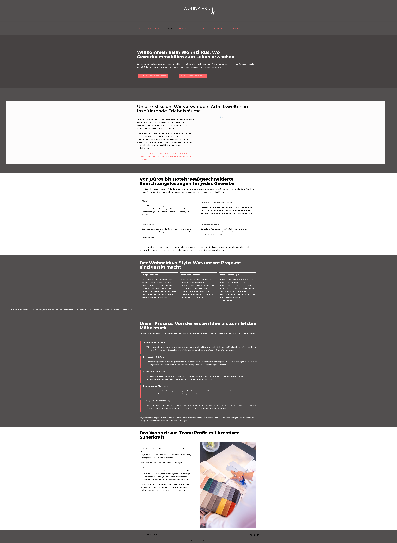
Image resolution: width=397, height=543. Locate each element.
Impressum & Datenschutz (148, 535)
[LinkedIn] (254, 535)
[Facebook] (257, 535)
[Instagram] (251, 535)
